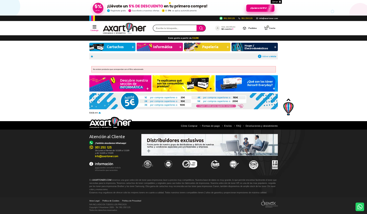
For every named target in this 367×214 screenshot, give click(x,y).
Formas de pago (211, 126)
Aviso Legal (94, 201)
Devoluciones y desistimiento (262, 126)
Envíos (228, 126)
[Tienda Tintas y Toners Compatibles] (92, 56)
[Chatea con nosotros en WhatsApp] (360, 207)
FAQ (238, 126)
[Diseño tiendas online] (269, 203)
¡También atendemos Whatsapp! (110, 143)
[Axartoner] (124, 28)
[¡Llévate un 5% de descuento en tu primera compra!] (183, 7)
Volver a (269, 56)
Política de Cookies (110, 201)
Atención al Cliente (107, 136)
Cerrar (275, 1)
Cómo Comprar (189, 126)
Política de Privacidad (131, 201)
